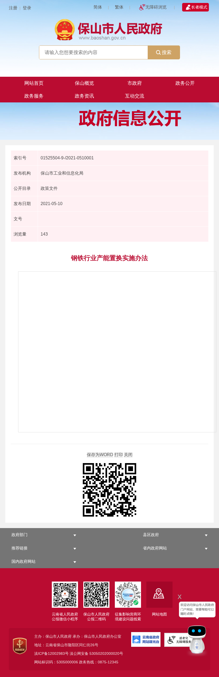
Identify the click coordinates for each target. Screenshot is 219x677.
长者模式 (199, 7)
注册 (13, 8)
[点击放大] (109, 490)
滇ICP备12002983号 (51, 653)
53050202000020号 (106, 653)
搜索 (166, 52)
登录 (27, 8)
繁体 (119, 7)
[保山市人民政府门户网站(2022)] (110, 29)
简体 (97, 7)
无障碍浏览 (156, 7)
